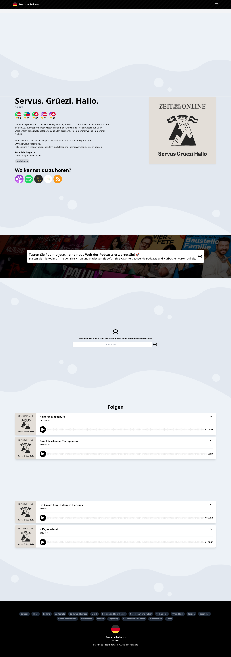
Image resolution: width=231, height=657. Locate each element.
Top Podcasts (111, 644)
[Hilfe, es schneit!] (25, 536)
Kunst (35, 614)
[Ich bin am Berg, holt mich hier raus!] (25, 512)
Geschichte (204, 614)
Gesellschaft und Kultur (141, 614)
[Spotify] (29, 179)
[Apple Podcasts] (19, 179)
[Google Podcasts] (48, 179)
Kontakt (134, 644)
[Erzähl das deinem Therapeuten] (25, 448)
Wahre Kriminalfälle (67, 618)
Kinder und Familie (78, 614)
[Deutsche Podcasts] (115, 629)
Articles (124, 644)
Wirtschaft (60, 614)
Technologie (162, 614)
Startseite (98, 644)
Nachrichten (22, 161)
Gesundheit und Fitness (134, 618)
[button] (216, 4)
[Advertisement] (115, 31)
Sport (169, 618)
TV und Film (177, 614)
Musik (94, 614)
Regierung (113, 618)
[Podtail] (38, 179)
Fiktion (191, 614)
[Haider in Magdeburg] (25, 424)
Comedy (24, 614)
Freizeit (100, 618)
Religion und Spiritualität (113, 614)
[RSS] (58, 179)
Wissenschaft (156, 618)
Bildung (46, 614)
